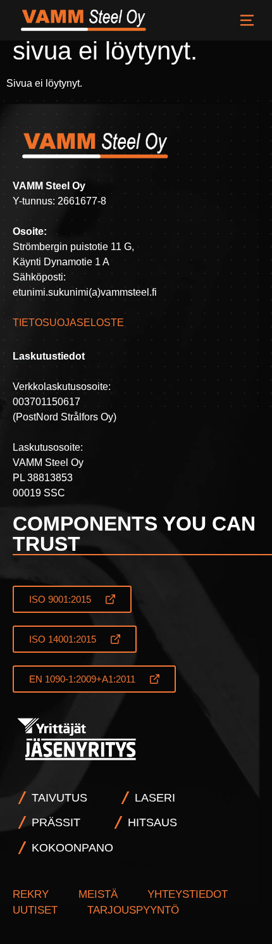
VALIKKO (247, 20)
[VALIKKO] (247, 20)
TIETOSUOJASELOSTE (68, 322)
